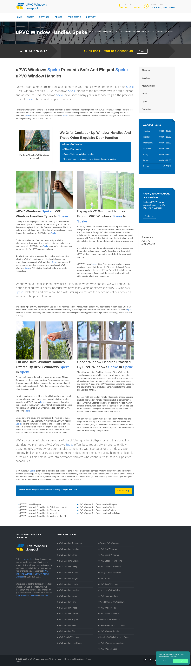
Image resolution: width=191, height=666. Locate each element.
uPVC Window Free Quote (70, 643)
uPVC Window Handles (69, 590)
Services (44, 17)
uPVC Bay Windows (108, 549)
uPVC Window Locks (68, 596)
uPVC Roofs (104, 579)
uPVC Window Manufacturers (112, 643)
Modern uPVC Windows (109, 620)
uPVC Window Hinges (68, 579)
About (30, 17)
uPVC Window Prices (68, 608)
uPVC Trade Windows (108, 596)
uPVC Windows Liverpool (30, 504)
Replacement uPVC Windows (112, 626)
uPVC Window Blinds (68, 555)
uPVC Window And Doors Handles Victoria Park (99, 513)
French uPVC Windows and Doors (114, 637)
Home (19, 17)
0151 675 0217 (132, 7)
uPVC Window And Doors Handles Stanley (96, 507)
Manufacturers (148, 86)
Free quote (74, 17)
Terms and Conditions (75, 659)
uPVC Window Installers (69, 584)
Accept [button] (180, 661)
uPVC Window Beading (69, 549)
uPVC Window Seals (67, 626)
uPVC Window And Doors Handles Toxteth (97, 510)
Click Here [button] (173, 656)
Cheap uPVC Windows (109, 543)
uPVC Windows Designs (69, 561)
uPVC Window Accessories (70, 543)
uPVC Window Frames (68, 573)
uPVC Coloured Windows (110, 567)
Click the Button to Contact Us (107, 51)
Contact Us (122, 491)
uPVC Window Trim (107, 608)
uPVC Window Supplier (109, 631)
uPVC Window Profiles (68, 614)
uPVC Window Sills (67, 631)
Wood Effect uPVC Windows (111, 602)
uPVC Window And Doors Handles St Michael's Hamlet (43, 507)
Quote (144, 102)
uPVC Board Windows (109, 555)
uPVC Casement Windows (110, 561)
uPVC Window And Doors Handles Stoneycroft (39, 510)
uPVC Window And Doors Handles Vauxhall (38, 513)
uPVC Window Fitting (68, 567)
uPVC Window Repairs (68, 620)
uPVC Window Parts (67, 602)
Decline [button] (165, 661)
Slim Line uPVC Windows (110, 590)
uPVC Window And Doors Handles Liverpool (97, 504)
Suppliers (146, 78)
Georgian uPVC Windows (110, 573)
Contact (91, 17)
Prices (59, 17)
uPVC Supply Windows (69, 637)
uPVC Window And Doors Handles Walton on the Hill (42, 516)
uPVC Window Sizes (108, 649)
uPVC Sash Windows (108, 584)
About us (146, 70)
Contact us (146, 109)
